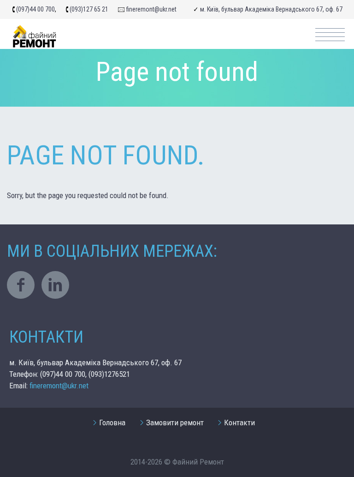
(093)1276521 (109, 374)
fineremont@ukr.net (151, 9)
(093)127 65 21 (89, 9)
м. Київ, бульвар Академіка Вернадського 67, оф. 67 (271, 9)
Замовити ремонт (175, 422)
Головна (112, 422)
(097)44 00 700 (35, 9)
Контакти (239, 422)
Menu (330, 34)
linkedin (55, 285)
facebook (21, 285)
